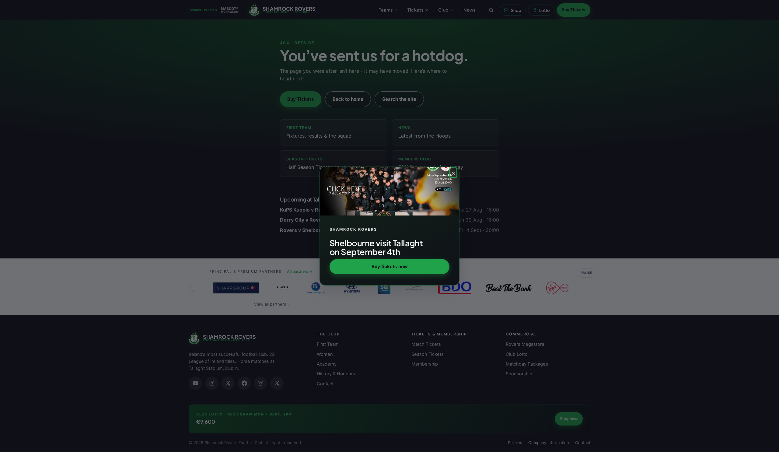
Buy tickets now (390, 266)
